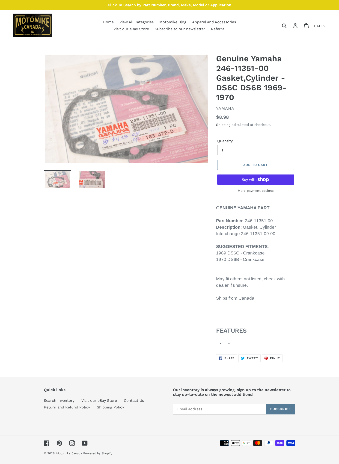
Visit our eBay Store (99, 400)
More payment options (256, 190)
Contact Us (134, 400)
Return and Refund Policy (67, 407)
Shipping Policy (110, 407)
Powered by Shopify (97, 453)
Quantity (225, 141)
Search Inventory (59, 400)
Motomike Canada (69, 453)
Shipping (223, 125)
